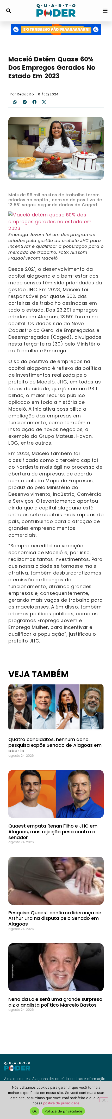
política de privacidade (61, 1103)
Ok (34, 1111)
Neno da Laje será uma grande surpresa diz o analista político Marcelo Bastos (55, 1002)
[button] (8, 11)
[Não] (103, 1099)
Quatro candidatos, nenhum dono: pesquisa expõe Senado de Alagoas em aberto (55, 745)
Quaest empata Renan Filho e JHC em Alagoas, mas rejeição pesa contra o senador (52, 831)
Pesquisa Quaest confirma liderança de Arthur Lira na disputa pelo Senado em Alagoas (54, 918)
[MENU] (105, 10)
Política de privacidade (63, 1111)
